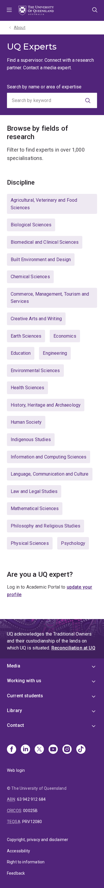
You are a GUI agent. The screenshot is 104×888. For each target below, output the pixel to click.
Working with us (24, 680)
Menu (9, 10)
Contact (15, 725)
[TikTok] (81, 750)
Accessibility (18, 851)
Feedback (16, 873)
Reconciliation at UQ (73, 648)
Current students (25, 695)
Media (13, 666)
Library (14, 710)
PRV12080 (32, 821)
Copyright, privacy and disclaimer (37, 839)
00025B (30, 810)
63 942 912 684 (31, 799)
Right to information (25, 862)
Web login (16, 770)
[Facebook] (11, 750)
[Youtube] (53, 750)
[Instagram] (67, 750)
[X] (39, 750)
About (19, 27)
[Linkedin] (25, 750)
